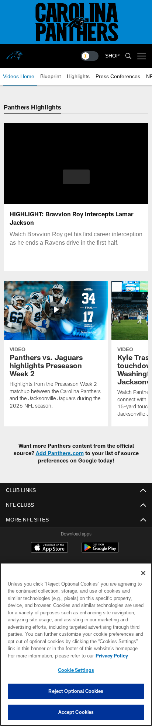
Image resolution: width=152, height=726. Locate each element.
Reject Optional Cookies (75, 691)
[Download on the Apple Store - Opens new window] (49, 548)
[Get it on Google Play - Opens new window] (100, 551)
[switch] (90, 56)
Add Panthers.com (60, 453)
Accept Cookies (76, 712)
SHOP (112, 56)
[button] (76, 181)
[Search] (128, 56)
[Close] (143, 573)
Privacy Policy (48, 656)
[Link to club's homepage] (15, 53)
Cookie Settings (76, 670)
